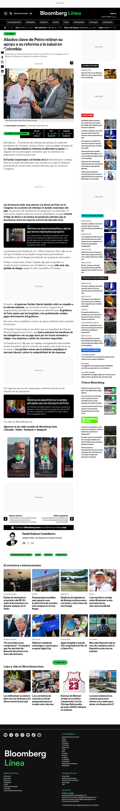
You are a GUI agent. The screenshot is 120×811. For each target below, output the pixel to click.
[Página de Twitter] (11, 735)
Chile (63, 749)
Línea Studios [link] (107, 22)
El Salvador (66, 761)
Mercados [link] (43, 22)
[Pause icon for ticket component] (5, 27)
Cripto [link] (66, 22)
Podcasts (7, 788)
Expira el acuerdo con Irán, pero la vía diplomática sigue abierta (91, 390)
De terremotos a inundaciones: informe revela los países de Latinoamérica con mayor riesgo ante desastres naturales (92, 452)
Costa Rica (65, 759)
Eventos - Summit (68, 793)
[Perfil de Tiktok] (34, 735)
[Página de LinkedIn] (28, 735)
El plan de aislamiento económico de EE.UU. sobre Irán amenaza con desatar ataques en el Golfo (16, 603)
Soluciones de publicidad (70, 801)
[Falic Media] (102, 17)
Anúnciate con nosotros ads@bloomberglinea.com (79, 797)
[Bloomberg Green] (98, 420)
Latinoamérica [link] (79, 22)
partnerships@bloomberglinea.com (74, 795)
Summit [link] (55, 22)
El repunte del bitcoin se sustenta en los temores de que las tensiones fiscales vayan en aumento (55, 520)
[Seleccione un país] (31, 13)
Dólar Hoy (7, 780)
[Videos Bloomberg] (98, 382)
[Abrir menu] (6, 13)
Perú (63, 751)
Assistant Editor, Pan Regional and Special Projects (42, 538)
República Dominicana (69, 764)
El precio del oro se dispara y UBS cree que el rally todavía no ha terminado (91, 75)
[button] (71, 62)
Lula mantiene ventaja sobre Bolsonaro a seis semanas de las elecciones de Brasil (100, 601)
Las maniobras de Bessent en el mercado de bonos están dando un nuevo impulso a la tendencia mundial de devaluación (92, 241)
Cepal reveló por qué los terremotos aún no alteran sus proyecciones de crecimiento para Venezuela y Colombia (22, 520)
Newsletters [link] (30, 22)
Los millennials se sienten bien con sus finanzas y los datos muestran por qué (17, 698)
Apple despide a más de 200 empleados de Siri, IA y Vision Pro (74, 645)
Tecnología (65, 782)
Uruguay (65, 757)
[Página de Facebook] (5, 735)
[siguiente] (72, 519)
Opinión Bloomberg (91, 350)
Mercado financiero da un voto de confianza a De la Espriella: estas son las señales (102, 647)
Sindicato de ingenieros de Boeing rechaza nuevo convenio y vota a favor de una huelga (74, 601)
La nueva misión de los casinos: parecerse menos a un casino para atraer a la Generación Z (101, 700)
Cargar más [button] (60, 662)
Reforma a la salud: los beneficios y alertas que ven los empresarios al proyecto (49, 230)
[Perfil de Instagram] (22, 735)
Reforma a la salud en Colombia (21, 555)
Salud (38, 555)
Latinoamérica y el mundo (70, 737)
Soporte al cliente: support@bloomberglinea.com (79, 799)
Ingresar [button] (113, 13)
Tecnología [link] (93, 22)
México (64, 741)
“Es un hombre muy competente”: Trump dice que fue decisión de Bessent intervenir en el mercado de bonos (17, 648)
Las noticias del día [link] (14, 22)
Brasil (64, 739)
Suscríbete (65, 776)
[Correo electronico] (24, 543)
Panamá (64, 755)
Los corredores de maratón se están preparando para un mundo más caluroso (43, 700)
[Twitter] (28, 543)
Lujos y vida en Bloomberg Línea (24, 666)
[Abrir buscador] (11, 13)
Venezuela (65, 747)
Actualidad (7, 782)
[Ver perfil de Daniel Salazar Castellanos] (13, 539)
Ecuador (65, 753)
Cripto (6, 784)
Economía (48, 555)
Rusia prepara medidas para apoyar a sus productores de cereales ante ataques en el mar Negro (45, 603)
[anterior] (5, 519)
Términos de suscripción (70, 780)
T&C (63, 784)
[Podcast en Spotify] (39, 735)
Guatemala (65, 766)
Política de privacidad (69, 778)
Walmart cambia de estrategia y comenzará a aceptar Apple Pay (45, 645)
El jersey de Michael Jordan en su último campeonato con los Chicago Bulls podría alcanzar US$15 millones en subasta (73, 702)
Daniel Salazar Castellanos (16, 126)
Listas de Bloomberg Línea (13, 790)
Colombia (10, 34)
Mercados (7, 778)
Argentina (65, 743)
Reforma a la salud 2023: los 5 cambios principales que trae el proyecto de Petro (48, 402)
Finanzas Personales (11, 786)
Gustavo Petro (61, 555)
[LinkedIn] (32, 543)
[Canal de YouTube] (17, 735)
